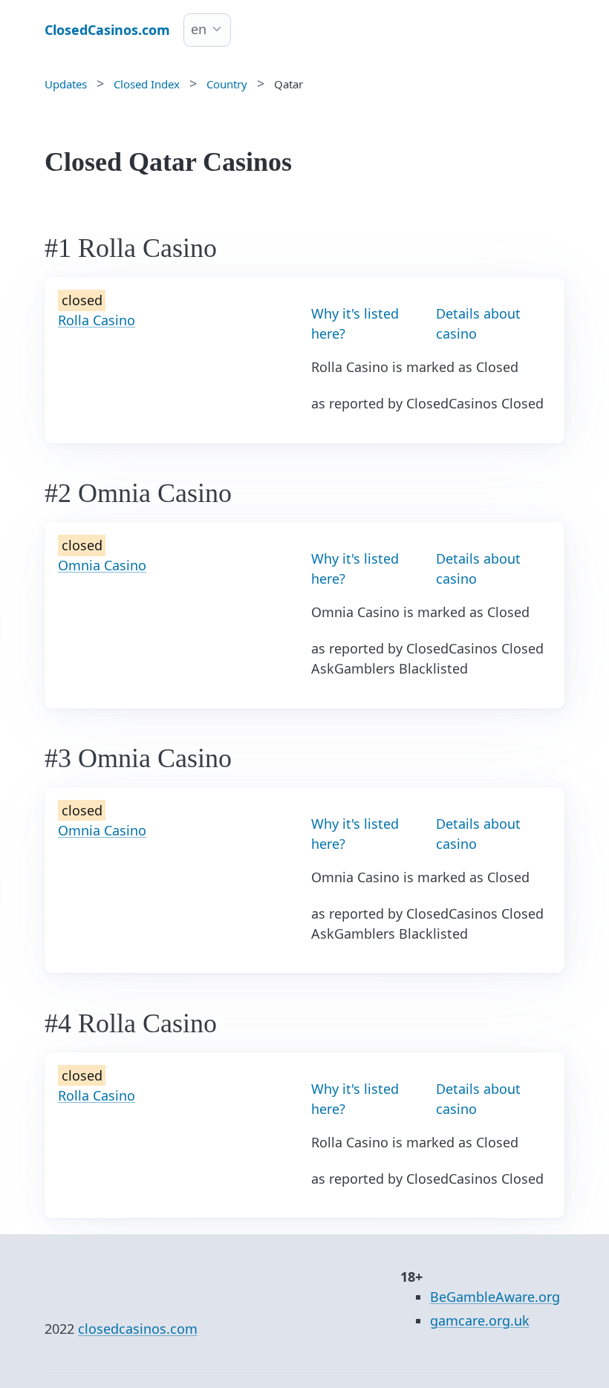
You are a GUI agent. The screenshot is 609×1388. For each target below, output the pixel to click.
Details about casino (478, 323)
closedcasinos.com (138, 1329)
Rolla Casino (96, 320)
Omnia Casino (102, 565)
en (198, 29)
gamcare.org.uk (480, 1320)
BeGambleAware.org (495, 1297)
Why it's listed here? (355, 323)
